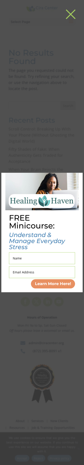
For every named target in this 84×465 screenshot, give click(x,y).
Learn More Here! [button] (53, 283)
